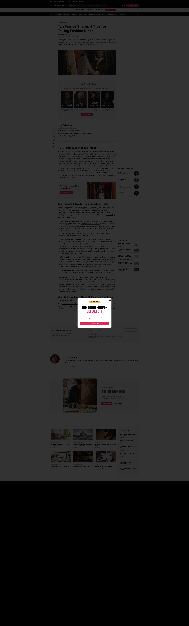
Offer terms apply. (94, 318)
